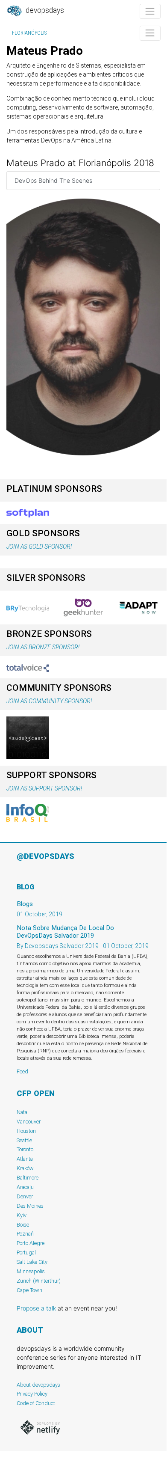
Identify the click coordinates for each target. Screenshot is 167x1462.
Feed (22, 1071)
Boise (23, 1224)
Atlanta (25, 1159)
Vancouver (29, 1121)
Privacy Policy (32, 1394)
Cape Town (29, 1290)
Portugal (26, 1252)
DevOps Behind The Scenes (53, 180)
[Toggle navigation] (150, 11)
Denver (25, 1196)
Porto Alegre (30, 1243)
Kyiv (21, 1215)
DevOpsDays (44, 10)
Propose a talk (36, 1308)
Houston (26, 1131)
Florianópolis (29, 33)
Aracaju (25, 1187)
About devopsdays (38, 1385)
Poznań (25, 1233)
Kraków (25, 1168)
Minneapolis (31, 1271)
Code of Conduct (36, 1403)
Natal (23, 1112)
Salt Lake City (32, 1262)
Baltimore (27, 1177)
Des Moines (30, 1206)
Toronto (25, 1149)
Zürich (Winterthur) (39, 1281)
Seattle (24, 1140)
